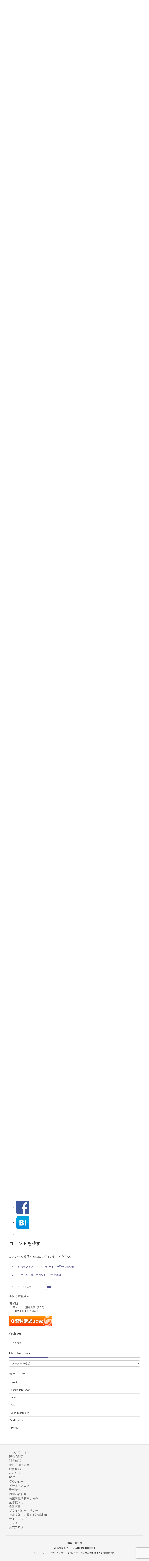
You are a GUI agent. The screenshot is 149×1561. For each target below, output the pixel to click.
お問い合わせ (18, 1494)
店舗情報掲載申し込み (23, 1498)
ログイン (47, 1256)
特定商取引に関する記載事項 (28, 1514)
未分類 (14, 1428)
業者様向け (16, 1502)
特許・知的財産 (19, 1464)
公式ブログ (16, 1527)
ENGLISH (78, 1543)
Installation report (20, 1389)
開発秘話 (15, 1460)
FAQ (12, 1477)
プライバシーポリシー (23, 1510)
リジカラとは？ (19, 1452)
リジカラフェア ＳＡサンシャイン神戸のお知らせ (44, 1266)
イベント (15, 1473)
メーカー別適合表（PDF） (30, 1307)
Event (13, 1382)
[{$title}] (22, 1222)
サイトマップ (18, 1518)
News (13, 1397)
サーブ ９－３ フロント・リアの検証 (38, 1275)
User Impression (19, 1412)
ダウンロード (18, 1481)
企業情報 (15, 1506)
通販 (15, 1303)
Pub (12, 1405)
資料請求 (15, 1489)
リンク (13, 1523)
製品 (12, 1456)
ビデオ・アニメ (19, 1485)
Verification (16, 1420)
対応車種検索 (20, 1296)
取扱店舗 (15, 1469)
